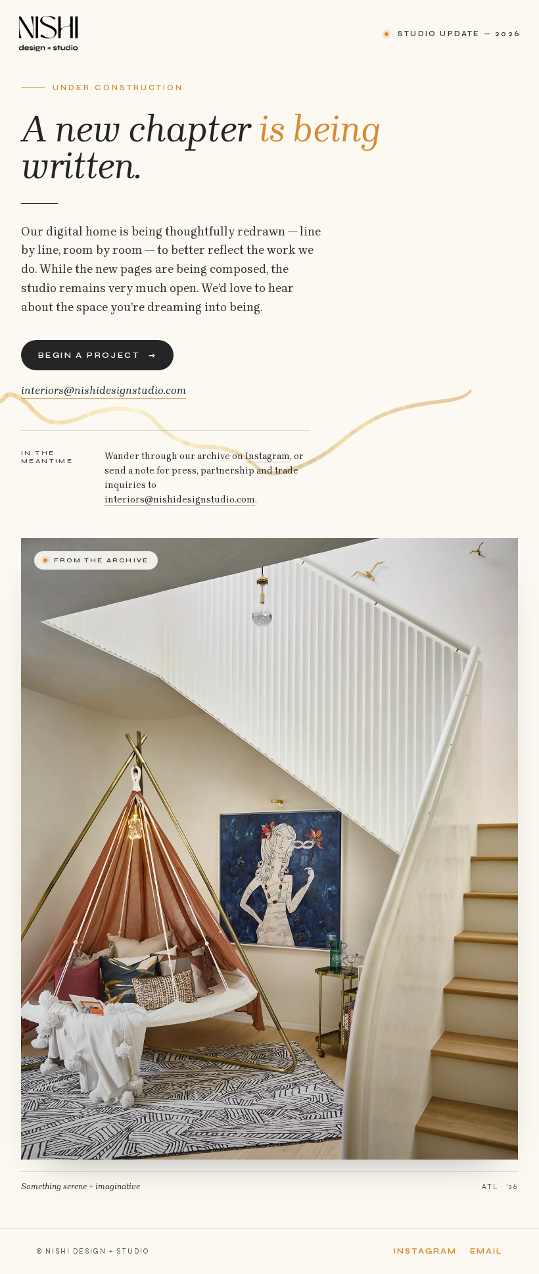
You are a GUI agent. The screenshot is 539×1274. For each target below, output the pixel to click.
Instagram (267, 456)
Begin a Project (97, 355)
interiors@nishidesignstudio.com (103, 390)
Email (486, 1251)
